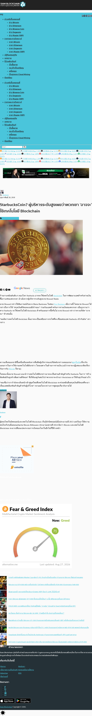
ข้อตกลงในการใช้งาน (26, 669)
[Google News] (22, 290)
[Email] (5, 695)
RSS (19, 673)
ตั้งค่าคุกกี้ (4, 676)
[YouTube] (9, 290)
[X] (4, 290)
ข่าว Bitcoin (14, 22)
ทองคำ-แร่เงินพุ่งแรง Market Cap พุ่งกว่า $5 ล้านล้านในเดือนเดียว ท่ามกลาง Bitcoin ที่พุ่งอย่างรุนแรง (46, 577)
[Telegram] (6, 290)
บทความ (8, 58)
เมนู (1, 14)
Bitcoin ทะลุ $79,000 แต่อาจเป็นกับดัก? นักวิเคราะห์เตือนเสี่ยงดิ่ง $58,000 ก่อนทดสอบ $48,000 (44, 584)
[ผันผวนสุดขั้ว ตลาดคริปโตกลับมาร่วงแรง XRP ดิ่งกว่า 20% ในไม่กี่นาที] (3, 594)
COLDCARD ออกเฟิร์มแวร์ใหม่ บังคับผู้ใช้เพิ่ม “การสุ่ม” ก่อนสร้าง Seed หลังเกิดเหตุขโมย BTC (42, 606)
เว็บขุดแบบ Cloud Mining (19, 74)
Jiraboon (6, 195)
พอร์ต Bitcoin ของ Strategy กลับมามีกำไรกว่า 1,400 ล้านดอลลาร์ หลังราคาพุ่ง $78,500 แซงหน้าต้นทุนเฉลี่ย (49, 627)
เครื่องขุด (13, 71)
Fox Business (59, 304)
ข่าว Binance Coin (16, 29)
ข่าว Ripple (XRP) (16, 35)
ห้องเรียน (8, 77)
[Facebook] (1, 290)
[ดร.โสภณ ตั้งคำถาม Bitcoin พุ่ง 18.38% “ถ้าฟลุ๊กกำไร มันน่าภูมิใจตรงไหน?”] (3, 615)
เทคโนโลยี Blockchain (10, 218)
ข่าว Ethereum (15, 25)
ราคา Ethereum (15, 45)
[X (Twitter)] (5, 691)
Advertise (4, 673)
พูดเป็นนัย (76, 362)
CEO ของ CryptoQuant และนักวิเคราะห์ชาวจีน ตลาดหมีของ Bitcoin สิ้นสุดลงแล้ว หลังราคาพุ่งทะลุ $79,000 (48, 641)
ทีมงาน (3, 666)
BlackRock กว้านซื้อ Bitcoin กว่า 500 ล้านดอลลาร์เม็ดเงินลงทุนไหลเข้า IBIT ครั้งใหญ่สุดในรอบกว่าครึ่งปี (46, 620)
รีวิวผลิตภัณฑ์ (10, 61)
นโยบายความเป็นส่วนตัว (9, 669)
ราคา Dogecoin (15, 48)
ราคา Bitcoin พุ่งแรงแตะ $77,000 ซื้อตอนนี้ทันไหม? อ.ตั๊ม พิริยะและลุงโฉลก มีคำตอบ (39, 599)
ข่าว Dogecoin (15, 32)
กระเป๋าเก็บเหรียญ (16, 68)
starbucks (3, 390)
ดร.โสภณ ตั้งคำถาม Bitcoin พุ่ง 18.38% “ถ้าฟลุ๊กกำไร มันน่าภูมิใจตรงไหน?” (36, 613)
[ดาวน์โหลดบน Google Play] (23, 700)
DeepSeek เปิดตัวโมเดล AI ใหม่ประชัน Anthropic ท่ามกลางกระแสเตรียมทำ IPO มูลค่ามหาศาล (42, 634)
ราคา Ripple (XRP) (17, 51)
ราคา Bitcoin (14, 42)
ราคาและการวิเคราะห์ (13, 38)
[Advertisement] (46, 342)
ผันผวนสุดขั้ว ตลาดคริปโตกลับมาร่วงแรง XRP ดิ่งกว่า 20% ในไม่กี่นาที (34, 591)
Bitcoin (12, 369)
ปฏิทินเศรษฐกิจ (10, 55)
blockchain (57, 296)
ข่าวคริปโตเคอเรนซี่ (12, 19)
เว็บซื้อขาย (13, 64)
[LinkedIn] (5, 689)
